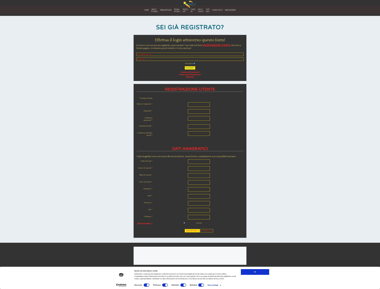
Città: (149, 196)
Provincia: (148, 203)
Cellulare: (148, 216)
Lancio (154, 10)
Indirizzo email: (145, 126)
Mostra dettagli (213, 285)
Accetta (199, 223)
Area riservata (230, 10)
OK (255, 272)
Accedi (190, 68)
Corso (193, 10)
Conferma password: (148, 119)
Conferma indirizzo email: (144, 134)
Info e (201, 10)
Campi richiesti (145, 98)
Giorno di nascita (145, 168)
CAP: (150, 210)
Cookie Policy (217, 10)
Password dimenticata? (190, 72)
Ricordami (189, 63)
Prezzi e (185, 10)
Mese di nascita (145, 175)
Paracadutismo (166, 10)
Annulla (207, 231)
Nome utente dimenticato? (190, 75)
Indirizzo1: (148, 189)
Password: (148, 111)
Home (146, 10)
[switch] (165, 285)
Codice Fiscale (146, 161)
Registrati (190, 77)
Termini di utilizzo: (144, 223)
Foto (208, 10)
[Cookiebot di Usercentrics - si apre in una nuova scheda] (121, 285)
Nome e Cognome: (144, 104)
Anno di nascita (145, 182)
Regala (177, 10)
